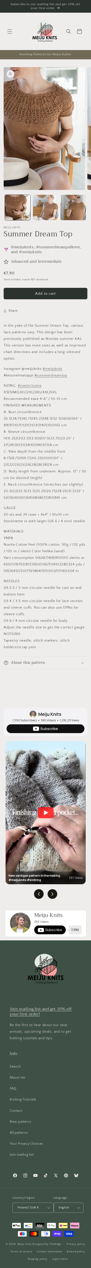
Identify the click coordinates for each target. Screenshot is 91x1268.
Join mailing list (21, 1155)
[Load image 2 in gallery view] (45, 207)
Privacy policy (75, 1244)
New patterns (20, 1122)
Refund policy (76, 1251)
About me (17, 1078)
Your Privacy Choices (26, 1144)
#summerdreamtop (50, 375)
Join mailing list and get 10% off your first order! (41, 1012)
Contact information (49, 1251)
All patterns (19, 1133)
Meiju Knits (49, 714)
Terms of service (21, 1251)
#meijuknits (52, 369)
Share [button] (13, 311)
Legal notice (60, 1259)
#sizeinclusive (29, 386)
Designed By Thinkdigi (46, 1244)
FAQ (13, 1089)
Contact (16, 1111)
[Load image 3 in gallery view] (73, 207)
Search (15, 1067)
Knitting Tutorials (23, 1100)
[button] (9, 31)
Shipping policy (38, 1259)
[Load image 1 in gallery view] (17, 207)
